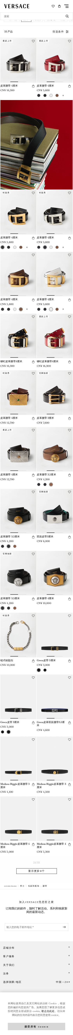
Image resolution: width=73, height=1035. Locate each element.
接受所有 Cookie (37, 1026)
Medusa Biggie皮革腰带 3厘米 (15, 785)
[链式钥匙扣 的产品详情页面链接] (18, 635)
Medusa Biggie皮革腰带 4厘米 (15, 845)
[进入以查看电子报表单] (65, 927)
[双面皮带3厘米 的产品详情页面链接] (55, 511)
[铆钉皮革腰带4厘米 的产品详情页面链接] (18, 336)
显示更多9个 (36, 871)
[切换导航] (66, 6)
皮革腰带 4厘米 (9, 85)
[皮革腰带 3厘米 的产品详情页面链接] (55, 392)
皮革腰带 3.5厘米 (46, 474)
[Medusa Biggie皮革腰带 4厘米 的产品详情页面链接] (18, 818)
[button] (59, 6)
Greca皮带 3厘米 (46, 660)
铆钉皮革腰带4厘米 (11, 361)
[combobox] (36, 16)
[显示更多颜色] (63, 95)
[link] (10, 886)
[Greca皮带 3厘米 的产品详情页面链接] (55, 635)
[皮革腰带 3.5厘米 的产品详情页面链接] (55, 449)
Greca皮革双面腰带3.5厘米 (51, 724)
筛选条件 (58, 31)
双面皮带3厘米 (45, 536)
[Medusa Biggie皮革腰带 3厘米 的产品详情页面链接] (18, 759)
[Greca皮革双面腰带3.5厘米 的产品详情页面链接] (55, 697)
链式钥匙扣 (6, 660)
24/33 (36, 862)
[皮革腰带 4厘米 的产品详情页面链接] (18, 60)
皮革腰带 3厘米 (45, 418)
